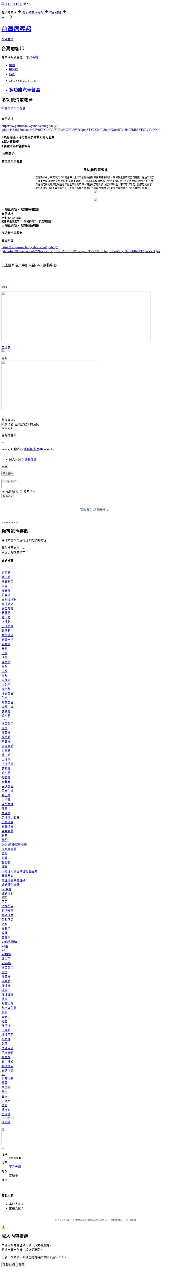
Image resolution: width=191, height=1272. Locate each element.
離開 (21, 1264)
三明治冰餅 (8, 599)
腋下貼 (5, 617)
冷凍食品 (7, 693)
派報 (4, 924)
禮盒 (4, 657)
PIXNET (67, 1220)
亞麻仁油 (7, 790)
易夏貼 (5, 612)
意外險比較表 (10, 817)
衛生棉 (5, 1057)
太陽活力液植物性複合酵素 (19, 871)
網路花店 (7, 906)
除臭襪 (5, 590)
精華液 (5, 1087)
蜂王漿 (5, 795)
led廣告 (6, 954)
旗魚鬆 (5, 644)
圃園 (4, 1105)
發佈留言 (8, 496)
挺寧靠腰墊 (8, 849)
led (3, 950)
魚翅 (4, 698)
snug (4, 286)
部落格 (13, 69)
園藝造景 (7, 826)
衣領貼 (5, 572)
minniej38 (7, 428)
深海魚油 (7, 804)
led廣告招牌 (9, 942)
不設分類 (32, 57)
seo (3, 1074)
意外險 (5, 813)
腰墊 (4, 858)
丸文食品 (7, 635)
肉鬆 (4, 653)
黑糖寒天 (7, 875)
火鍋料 (5, 684)
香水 (4, 1096)
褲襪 (4, 990)
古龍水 (5, 1100)
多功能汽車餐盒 (24, 89)
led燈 (4, 946)
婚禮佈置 (7, 910)
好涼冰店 (7, 604)
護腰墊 (5, 862)
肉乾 (4, 671)
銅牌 (4, 933)
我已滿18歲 (9, 1264)
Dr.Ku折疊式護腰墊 (14, 844)
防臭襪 (5, 595)
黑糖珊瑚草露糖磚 (13, 880)
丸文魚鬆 (7, 1003)
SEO (4, 897)
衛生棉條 (7, 1061)
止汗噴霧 (7, 626)
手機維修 (7, 1052)
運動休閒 (31, 459)
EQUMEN (8, 1117)
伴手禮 (5, 662)
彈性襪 (5, 985)
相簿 (12, 65)
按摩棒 (5, 1039)
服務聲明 (131, 1220)
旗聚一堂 (7, 639)
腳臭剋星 (7, 581)
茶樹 (4, 1091)
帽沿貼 (5, 577)
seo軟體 (6, 889)
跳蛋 (4, 1043)
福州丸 (5, 689)
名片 (12, 74)
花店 (4, 901)
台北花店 (7, 919)
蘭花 (4, 840)
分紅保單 (7, 822)
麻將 (4, 1012)
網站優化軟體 (10, 884)
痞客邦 (28, 449)
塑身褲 (5, 1114)
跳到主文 (7, 39)
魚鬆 (4, 358)
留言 (36, 449)
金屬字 (5, 937)
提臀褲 (5, 1122)
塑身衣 (5, 347)
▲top (4, 466)
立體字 (5, 928)
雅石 (4, 835)
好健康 (5, 781)
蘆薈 (4, 1083)
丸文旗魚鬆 (8, 1008)
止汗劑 (5, 621)
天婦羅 (5, 680)
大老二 (5, 1016)
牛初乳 (5, 799)
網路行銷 (7, 1070)
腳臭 (4, 586)
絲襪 (4, 999)
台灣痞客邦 (16, 29)
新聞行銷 (7, 1078)
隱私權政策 (116, 1220)
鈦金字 (5, 958)
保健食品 (7, 786)
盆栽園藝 (7, 831)
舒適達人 (7, 1066)
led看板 (6, 963)
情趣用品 (7, 1034)
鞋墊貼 (5, 630)
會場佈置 (7, 915)
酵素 (4, 808)
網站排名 (7, 893)
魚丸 (4, 675)
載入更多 (8, 473)
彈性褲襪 (7, 994)
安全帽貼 (7, 608)
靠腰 (4, 853)
